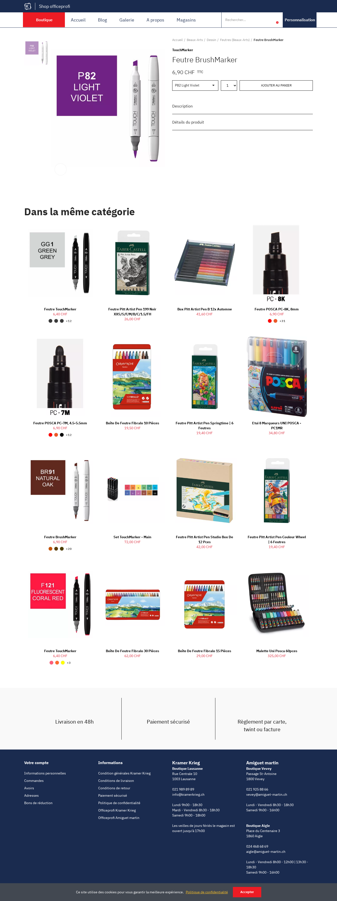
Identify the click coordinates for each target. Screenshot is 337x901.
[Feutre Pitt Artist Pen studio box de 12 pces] (204, 490)
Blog (102, 20)
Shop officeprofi (54, 6)
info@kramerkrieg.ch (188, 794)
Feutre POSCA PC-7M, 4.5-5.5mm (60, 423)
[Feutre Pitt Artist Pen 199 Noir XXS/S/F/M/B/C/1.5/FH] (132, 263)
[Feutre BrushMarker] (60, 490)
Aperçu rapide (80, 231)
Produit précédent (296, 40)
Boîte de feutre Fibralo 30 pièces (132, 651)
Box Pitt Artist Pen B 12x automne (204, 309)
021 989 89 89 (183, 789)
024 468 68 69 (257, 846)
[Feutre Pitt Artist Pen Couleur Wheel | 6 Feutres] (276, 490)
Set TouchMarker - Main (132, 537)
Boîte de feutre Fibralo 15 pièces (204, 651)
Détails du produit (188, 122)
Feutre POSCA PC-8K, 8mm (277, 309)
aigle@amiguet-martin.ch (265, 851)
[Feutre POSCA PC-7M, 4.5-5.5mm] (60, 376)
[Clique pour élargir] (60, 169)
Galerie (126, 20)
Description (182, 106)
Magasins (186, 20)
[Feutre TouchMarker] (60, 263)
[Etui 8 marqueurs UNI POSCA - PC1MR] (276, 376)
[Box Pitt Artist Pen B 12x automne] (204, 263)
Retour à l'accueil (302, 40)
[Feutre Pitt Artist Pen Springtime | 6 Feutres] (204, 376)
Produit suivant (309, 40)
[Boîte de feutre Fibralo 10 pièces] (132, 376)
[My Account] (269, 20)
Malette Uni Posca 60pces (276, 651)
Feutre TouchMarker (60, 309)
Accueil (78, 20)
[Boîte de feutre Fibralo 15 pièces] (204, 604)
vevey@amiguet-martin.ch (266, 794)
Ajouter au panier (276, 85)
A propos (155, 20)
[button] (300, 19)
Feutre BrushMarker (60, 537)
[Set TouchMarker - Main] (132, 490)
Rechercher (259, 19)
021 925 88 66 (257, 789)
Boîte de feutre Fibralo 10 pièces (132, 423)
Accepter (247, 892)
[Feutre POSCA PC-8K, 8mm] (276, 263)
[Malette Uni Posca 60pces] (276, 604)
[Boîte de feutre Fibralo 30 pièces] (132, 604)
